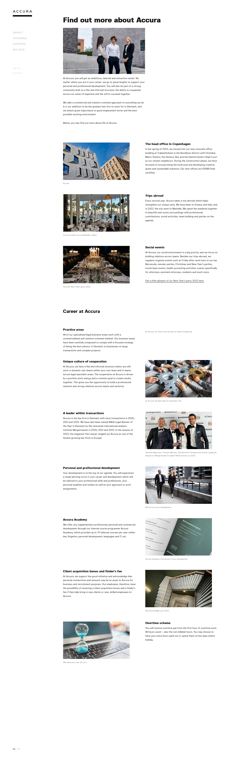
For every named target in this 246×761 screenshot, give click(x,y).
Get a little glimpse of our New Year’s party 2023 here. (174, 281)
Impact (18, 32)
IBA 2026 (19, 49)
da (14, 749)
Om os (16, 68)
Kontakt (17, 73)
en (18, 749)
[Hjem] (22, 14)
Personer (20, 38)
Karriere (19, 44)
